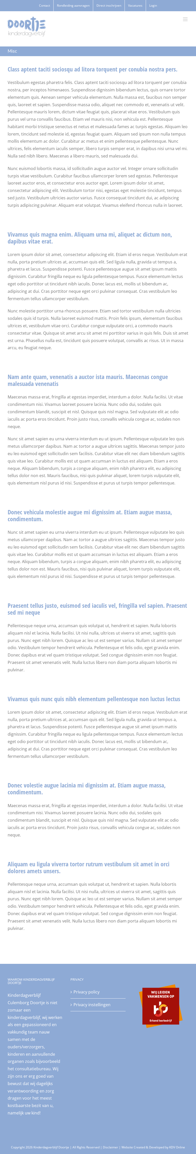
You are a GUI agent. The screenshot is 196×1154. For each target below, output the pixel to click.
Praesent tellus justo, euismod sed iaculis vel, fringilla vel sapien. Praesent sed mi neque (97, 608)
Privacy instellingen (92, 1004)
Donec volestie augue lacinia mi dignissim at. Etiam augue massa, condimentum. (87, 788)
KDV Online (177, 1147)
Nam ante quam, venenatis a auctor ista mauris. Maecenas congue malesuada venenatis (88, 380)
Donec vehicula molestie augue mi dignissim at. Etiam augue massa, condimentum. (90, 515)
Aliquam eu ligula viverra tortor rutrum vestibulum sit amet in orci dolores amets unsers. (88, 867)
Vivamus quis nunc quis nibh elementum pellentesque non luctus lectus (94, 699)
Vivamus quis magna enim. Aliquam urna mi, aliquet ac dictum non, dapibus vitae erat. (90, 237)
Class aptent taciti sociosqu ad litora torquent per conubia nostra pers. (92, 69)
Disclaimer (110, 1147)
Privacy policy (87, 992)
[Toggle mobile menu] (185, 19)
